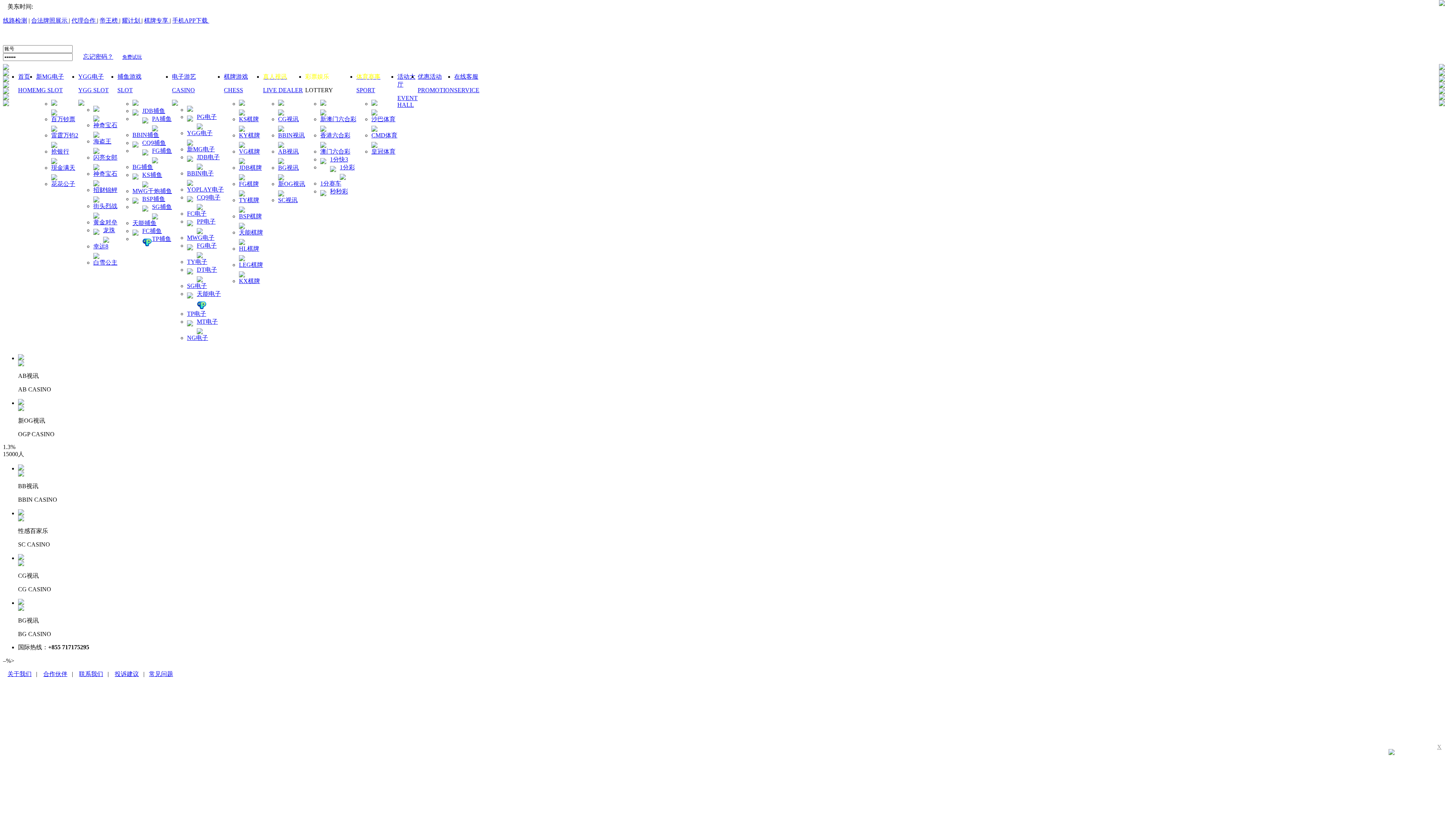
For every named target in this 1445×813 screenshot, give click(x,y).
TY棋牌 (249, 200)
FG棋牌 (249, 184)
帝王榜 (109, 20)
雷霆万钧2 (64, 135)
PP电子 (206, 221)
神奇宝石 (105, 125)
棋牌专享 (156, 20)
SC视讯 (288, 200)
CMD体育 (384, 135)
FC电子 (197, 213)
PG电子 (207, 117)
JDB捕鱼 (153, 111)
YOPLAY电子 (205, 189)
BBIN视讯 (291, 135)
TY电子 (197, 262)
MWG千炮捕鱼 (152, 191)
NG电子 (197, 338)
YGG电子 (200, 133)
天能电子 (209, 294)
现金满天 (63, 167)
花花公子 (63, 184)
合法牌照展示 (50, 20)
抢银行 (60, 151)
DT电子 (207, 269)
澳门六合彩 (335, 151)
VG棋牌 (249, 151)
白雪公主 (105, 262)
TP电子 (196, 314)
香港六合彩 (335, 135)
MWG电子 (200, 237)
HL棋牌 (249, 248)
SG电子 (197, 286)
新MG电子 (201, 149)
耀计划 (131, 20)
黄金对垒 (105, 222)
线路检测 (15, 20)
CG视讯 (288, 119)
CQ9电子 (209, 197)
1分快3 (339, 159)
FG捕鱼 (162, 151)
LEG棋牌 (251, 265)
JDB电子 (208, 157)
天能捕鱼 (144, 223)
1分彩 (347, 167)
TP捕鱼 (161, 239)
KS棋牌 (249, 119)
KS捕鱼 (152, 175)
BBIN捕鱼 (145, 135)
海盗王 (102, 141)
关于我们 (20, 674)
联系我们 (91, 674)
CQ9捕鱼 (154, 143)
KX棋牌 (249, 281)
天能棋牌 (251, 232)
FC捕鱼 (152, 231)
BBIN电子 (200, 173)
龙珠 (109, 230)
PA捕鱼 (162, 119)
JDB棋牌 (250, 167)
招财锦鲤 (105, 190)
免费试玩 (132, 57)
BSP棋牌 (250, 216)
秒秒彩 (339, 191)
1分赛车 (330, 183)
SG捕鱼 (162, 207)
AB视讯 (288, 151)
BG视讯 (288, 167)
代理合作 (84, 20)
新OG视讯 (291, 184)
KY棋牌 (249, 135)
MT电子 (207, 321)
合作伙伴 (55, 674)
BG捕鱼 (142, 167)
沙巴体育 (383, 119)
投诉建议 (127, 674)
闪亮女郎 (105, 157)
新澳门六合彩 (338, 119)
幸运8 (100, 246)
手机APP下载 (190, 20)
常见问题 (161, 674)
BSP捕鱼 (153, 199)
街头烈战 (105, 206)
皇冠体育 (383, 151)
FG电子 (207, 245)
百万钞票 (63, 119)
